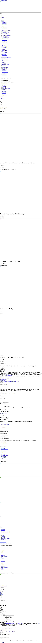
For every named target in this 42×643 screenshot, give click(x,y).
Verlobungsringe (4, 40)
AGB (2, 551)
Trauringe (3, 45)
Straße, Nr (2, 613)
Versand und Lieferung (4, 449)
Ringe (3, 21)
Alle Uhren (4, 63)
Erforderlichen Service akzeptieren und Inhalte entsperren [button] (9, 381)
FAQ (2, 451)
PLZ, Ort (1, 614)
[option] (21, 104)
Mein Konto (3, 448)
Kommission (4, 51)
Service (2, 84)
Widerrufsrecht (3, 450)
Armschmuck (4, 24)
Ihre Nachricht (2, 621)
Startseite (1, 108)
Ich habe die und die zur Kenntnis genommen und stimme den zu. (20, 623)
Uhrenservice (4, 70)
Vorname (1, 369)
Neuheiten (3, 62)
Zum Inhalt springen (3, 0)
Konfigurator (4, 42)
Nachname (2, 370)
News (2, 97)
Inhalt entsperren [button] (2, 380)
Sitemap (2, 552)
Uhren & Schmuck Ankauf (6, 88)
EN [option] (1, 104)
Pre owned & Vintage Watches (6, 57)
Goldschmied (4, 86)
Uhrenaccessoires (5, 67)
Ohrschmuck (4, 22)
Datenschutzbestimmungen (9, 623)
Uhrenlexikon (4, 69)
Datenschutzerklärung (8, 374)
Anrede (1, 607)
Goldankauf (4, 85)
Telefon (1, 612)
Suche (1, 573)
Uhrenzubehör (4, 68)
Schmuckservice (4, 52)
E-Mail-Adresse (2, 611)
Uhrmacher (4, 87)
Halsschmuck (4, 23)
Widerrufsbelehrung (20, 623)
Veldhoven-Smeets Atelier (6, 30)
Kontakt (2, 98)
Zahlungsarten (3, 457)
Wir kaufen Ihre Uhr (5, 59)
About (2, 96)
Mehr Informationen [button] (3, 379)
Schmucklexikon (4, 33)
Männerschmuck (4, 31)
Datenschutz (2, 371)
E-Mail (1, 368)
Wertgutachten (4, 89)
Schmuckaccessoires (5, 32)
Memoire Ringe (4, 46)
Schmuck (2, 20)
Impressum (3, 550)
